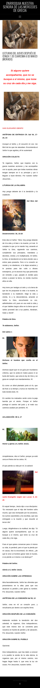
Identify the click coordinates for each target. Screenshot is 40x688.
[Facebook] (20, 684)
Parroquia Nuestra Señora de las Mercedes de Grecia (20, 6)
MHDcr (25, 680)
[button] (20, 16)
